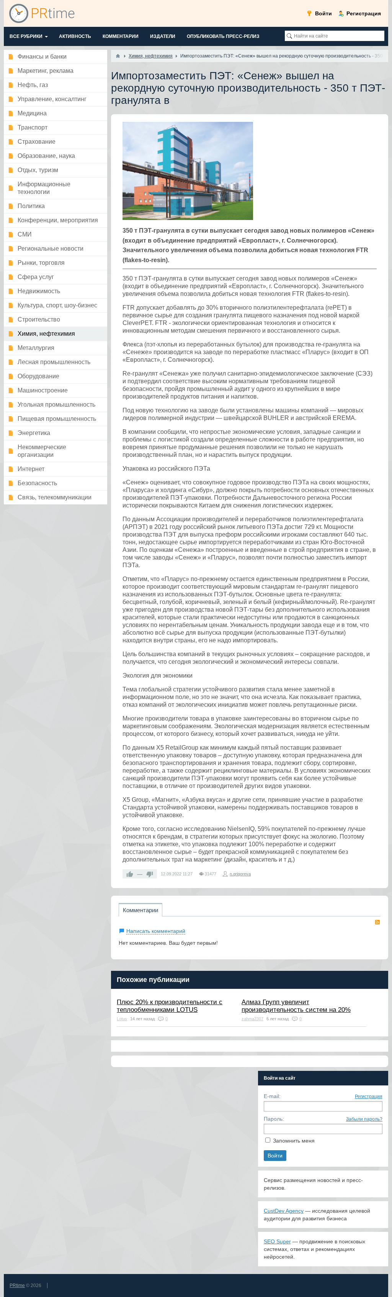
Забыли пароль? (364, 1119)
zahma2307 (252, 1018)
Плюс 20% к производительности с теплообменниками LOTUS (169, 1005)
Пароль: (274, 1119)
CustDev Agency (284, 1211)
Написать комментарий (155, 931)
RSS (377, 922)
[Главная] (118, 56)
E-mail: (272, 1096)
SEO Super (277, 1241)
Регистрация (368, 1096)
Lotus (122, 1018)
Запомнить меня (294, 1141)
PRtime (17, 1285)
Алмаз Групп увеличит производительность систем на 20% (296, 1005)
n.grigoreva (240, 874)
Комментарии (140, 910)
